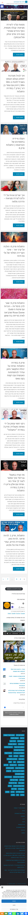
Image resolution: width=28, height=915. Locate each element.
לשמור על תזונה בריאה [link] (18, 771)
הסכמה (14, 901)
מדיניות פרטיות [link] (21, 883)
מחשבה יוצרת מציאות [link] (19, 777)
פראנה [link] (7, 791)
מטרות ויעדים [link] (8, 777)
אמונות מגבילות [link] (20, 735)
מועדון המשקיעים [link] (20, 774)
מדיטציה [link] (9, 771)
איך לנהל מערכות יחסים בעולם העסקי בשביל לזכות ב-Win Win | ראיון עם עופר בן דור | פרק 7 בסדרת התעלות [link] (14, 855)
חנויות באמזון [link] (21, 762)
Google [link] (23, 613)
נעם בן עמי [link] (21, 783)
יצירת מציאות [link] (13, 765)
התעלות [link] (22, 756)
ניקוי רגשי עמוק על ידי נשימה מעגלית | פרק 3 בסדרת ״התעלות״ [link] (14, 426)
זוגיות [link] (10, 756)
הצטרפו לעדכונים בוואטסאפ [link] (14, 588)
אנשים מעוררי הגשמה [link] (9, 735)
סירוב (14, 905)
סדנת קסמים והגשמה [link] (19, 786)
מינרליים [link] (22, 780)
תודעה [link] (12, 795)
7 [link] (7, 579)
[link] (2, 6)
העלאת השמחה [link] (12, 744)
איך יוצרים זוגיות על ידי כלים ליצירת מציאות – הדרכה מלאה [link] (14, 198)
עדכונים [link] (23, 830)
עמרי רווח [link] (14, 789)
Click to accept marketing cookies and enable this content (14, 713)
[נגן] (23, 633)
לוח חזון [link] (6, 765)
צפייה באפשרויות (14, 909)
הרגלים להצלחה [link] (8, 747)
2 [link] (20, 579)
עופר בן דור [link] (21, 789)
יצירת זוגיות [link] (21, 765)
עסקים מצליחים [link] (20, 791)
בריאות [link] (22, 738)
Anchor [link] (18, 613)
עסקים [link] (23, 832)
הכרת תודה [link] (21, 744)
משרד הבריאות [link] (14, 780)
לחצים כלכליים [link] (10, 768)
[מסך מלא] (5, 633)
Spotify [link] (13, 613)
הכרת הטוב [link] (13, 741)
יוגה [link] (14, 762)
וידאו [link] (24, 819)
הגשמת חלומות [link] (14, 738)
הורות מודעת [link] (21, 741)
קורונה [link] (22, 795)
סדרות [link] (9, 786)
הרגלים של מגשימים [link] (19, 750)
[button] (2, 887)
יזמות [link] (10, 762)
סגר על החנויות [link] (12, 783)
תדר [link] (18, 795)
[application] (14, 629)
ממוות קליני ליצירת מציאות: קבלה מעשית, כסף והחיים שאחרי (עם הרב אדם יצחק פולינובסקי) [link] (14, 30)
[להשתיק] (7, 633)
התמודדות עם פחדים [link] (19, 753)
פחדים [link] (12, 791)
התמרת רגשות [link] (8, 753)
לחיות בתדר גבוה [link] (20, 768)
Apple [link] (9, 613)
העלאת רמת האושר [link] (19, 747)
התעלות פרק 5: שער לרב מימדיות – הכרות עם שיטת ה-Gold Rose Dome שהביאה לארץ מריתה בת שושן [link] (14, 309)
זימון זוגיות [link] (21, 759)
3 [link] (16, 579)
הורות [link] (23, 810)
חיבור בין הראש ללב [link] (12, 759)
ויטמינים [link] (16, 756)
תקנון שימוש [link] (12, 883)
